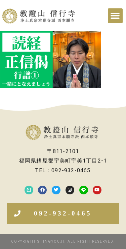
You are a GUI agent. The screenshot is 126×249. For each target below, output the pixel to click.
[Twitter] (56, 190)
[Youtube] (97, 190)
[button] (115, 15)
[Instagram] (70, 190)
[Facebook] (42, 190)
